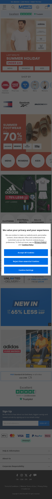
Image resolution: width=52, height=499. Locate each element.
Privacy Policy (40, 242)
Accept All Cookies (26, 253)
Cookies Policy (27, 245)
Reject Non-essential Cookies (26, 261)
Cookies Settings (26, 270)
